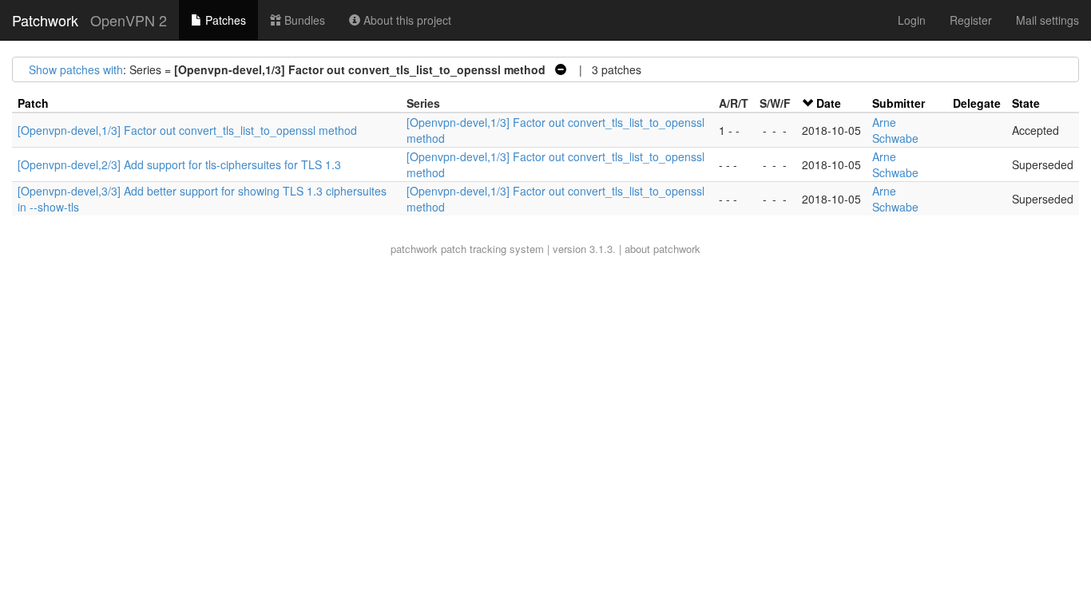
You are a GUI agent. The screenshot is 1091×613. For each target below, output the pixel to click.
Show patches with (76, 69)
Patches (224, 20)
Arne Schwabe (895, 130)
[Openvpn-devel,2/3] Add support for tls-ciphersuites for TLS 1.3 (179, 164)
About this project (405, 20)
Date (828, 103)
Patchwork (45, 20)
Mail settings (1047, 20)
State (1026, 103)
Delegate (977, 103)
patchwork (414, 248)
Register (971, 20)
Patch (33, 103)
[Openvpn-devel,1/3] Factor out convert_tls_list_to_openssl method (187, 130)
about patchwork (662, 248)
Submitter (898, 103)
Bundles (303, 20)
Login (912, 20)
